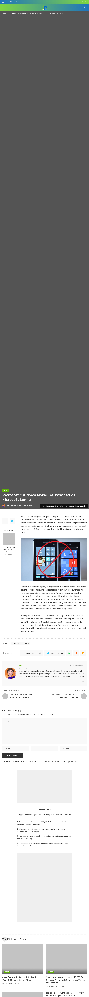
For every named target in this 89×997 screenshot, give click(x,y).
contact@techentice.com (13, 2)
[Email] (83, 653)
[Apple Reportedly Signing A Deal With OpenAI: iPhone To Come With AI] (22, 959)
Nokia (27, 643)
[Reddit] (76, 653)
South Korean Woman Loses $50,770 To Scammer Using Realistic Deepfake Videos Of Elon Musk (65, 980)
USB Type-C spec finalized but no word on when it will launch (8, 551)
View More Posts (76, 665)
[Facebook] (82, 2)
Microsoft (17, 643)
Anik (7, 505)
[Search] (85, 7)
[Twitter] (85, 2)
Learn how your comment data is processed (58, 761)
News (6, 490)
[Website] (83, 681)
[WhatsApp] (69, 653)
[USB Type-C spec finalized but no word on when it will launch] (9, 539)
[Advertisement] (44, 786)
